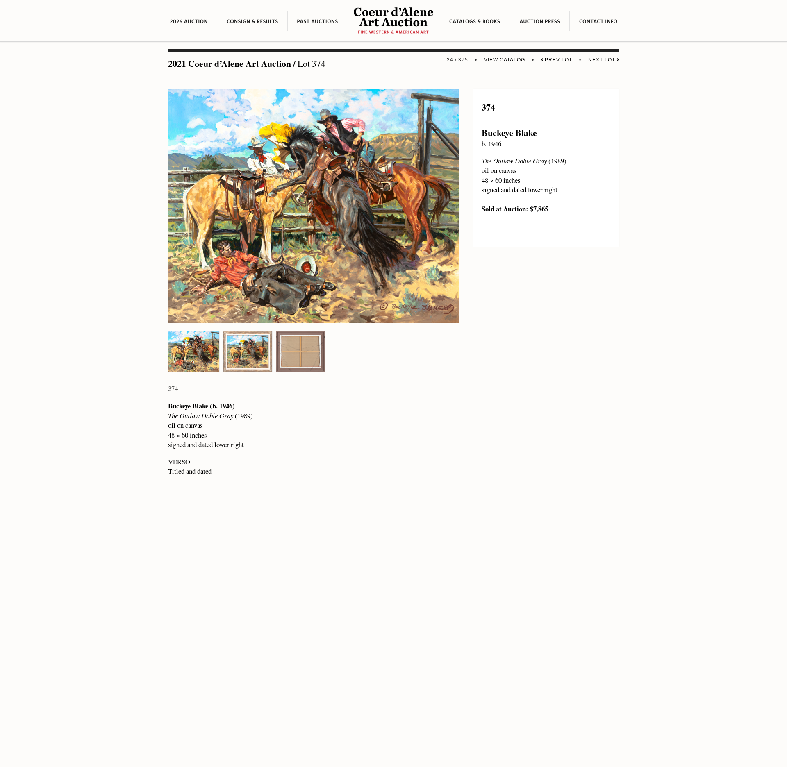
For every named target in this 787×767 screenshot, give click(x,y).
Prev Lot (557, 60)
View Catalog (504, 60)
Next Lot (602, 60)
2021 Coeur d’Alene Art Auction (229, 63)
